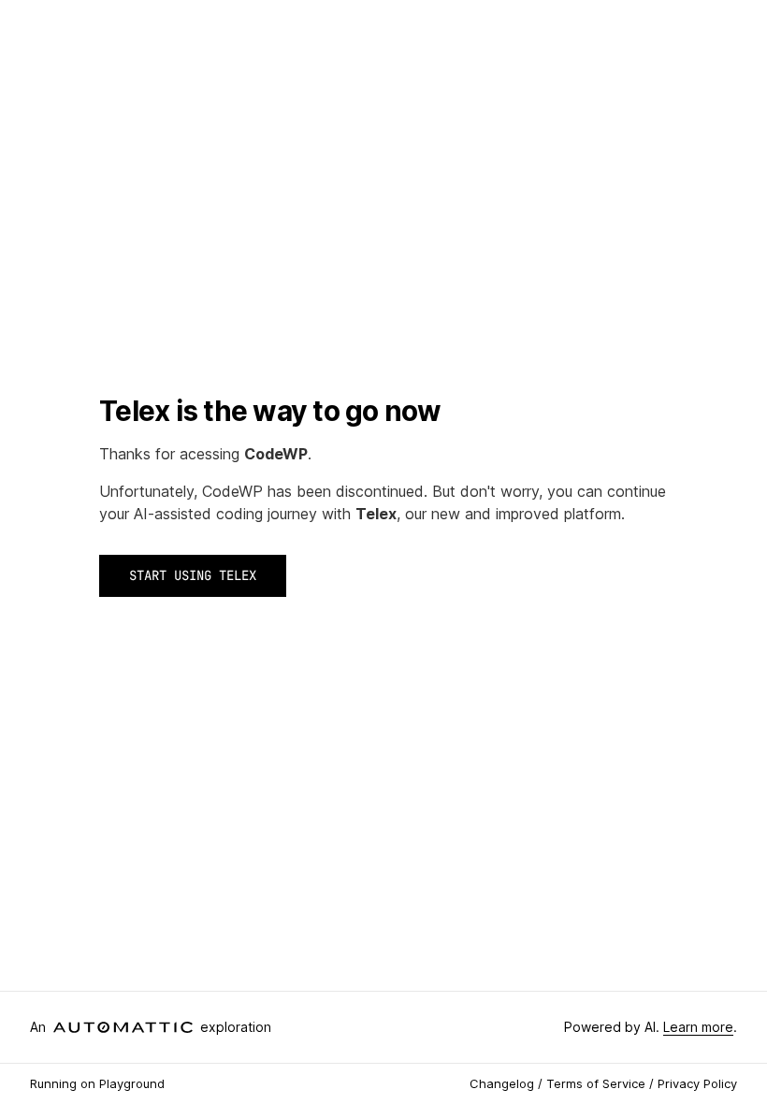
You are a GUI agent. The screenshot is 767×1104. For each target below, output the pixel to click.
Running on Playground (97, 1083)
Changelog (502, 1083)
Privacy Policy (697, 1083)
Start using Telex (192, 575)
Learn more (698, 1027)
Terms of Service (595, 1083)
